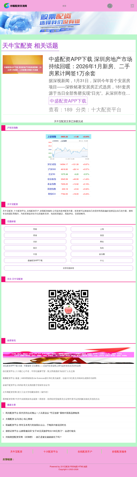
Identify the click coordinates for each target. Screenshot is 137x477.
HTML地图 (82, 466)
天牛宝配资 (16, 451)
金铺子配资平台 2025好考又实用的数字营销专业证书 (26, 385)
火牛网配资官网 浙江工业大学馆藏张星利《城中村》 (26, 391)
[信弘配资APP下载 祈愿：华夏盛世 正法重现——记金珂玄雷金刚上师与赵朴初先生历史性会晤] (68, 354)
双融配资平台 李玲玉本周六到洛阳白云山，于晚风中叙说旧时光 (36, 424)
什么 (102, 260)
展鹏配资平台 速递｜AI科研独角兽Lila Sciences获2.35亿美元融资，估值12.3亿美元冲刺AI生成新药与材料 (49, 378)
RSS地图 (74, 466)
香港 (35, 235)
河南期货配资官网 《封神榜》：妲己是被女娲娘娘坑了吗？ (34, 436)
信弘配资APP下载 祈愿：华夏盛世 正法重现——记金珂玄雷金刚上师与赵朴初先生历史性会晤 (42, 365)
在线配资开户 (85, 451)
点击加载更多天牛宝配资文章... (68, 121)
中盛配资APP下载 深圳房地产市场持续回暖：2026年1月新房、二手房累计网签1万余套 (90, 66)
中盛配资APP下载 (68, 100)
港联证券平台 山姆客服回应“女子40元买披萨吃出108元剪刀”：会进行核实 (41, 430)
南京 (35, 247)
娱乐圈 (102, 254)
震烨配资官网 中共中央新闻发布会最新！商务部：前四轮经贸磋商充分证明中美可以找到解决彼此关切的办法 (51, 398)
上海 (102, 229)
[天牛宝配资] (16, 5)
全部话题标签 (68, 268)
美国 (102, 235)
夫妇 (35, 241)
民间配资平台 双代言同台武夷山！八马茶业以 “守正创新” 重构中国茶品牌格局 (42, 412)
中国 (35, 254)
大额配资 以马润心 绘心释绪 (19, 418)
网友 (102, 241)
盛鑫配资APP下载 (35, 260)
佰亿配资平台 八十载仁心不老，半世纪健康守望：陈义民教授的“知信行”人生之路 (39, 371)
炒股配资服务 (119, 451)
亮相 (35, 229)
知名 (102, 247)
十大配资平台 (50, 451)
